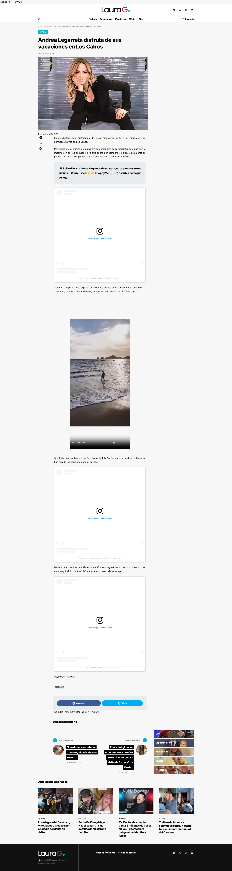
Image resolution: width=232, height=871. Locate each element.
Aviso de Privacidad (105, 852)
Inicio (40, 26)
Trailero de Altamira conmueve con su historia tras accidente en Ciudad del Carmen (175, 827)
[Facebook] (174, 9)
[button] (39, 19)
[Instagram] (186, 9)
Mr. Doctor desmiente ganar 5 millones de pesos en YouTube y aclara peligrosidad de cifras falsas (135, 829)
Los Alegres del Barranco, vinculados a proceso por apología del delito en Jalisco (54, 827)
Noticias (48, 26)
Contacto (189, 19)
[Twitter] (180, 9)
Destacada (59, 687)
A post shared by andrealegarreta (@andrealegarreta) (100, 278)
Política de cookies (127, 852)
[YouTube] (192, 9)
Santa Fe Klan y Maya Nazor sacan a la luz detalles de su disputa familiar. (92, 827)
